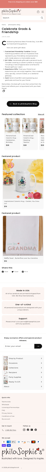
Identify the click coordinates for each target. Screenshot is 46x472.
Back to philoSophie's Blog (25, 104)
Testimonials (6, 401)
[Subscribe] (38, 346)
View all (41, 114)
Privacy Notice (7, 413)
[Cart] (38, 12)
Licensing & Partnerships (10, 407)
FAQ (3, 410)
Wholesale (5, 404)
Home (4, 24)
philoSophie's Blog (14, 24)
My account (6, 419)
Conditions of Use (8, 416)
